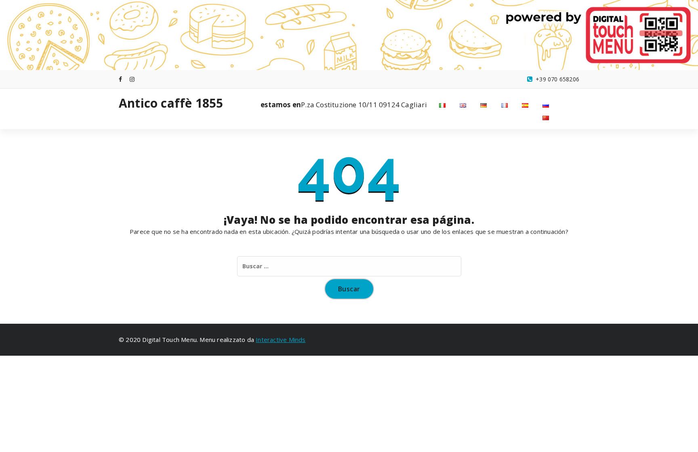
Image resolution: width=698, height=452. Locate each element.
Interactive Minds (280, 339)
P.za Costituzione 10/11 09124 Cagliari (344, 104)
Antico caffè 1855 (171, 103)
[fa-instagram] (132, 79)
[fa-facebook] (120, 79)
